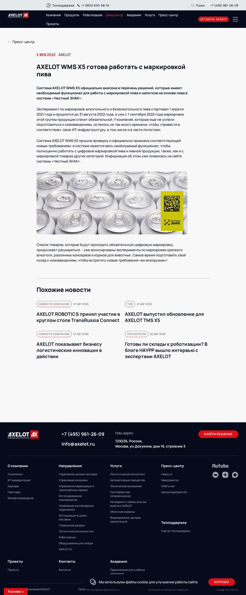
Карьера (13, 486)
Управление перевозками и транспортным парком (76, 488)
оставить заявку (213, 19)
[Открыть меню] (235, 19)
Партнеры (14, 492)
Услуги (150, 15)
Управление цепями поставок (78, 474)
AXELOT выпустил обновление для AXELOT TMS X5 (164, 317)
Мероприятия (170, 480)
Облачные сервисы (122, 511)
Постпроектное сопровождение (120, 494)
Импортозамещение (21, 498)
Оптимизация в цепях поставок (73, 517)
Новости (166, 474)
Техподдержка (63, 5)
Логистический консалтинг (76, 531)
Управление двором (72, 525)
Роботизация (92, 15)
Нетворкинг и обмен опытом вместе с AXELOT (128, 504)
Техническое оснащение (126, 486)
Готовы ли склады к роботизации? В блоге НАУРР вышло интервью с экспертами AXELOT (166, 350)
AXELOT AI (65, 549)
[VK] (215, 475)
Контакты (65, 570)
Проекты (52, 24)
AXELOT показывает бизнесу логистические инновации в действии (69, 350)
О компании (15, 474)
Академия (134, 15)
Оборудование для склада (76, 543)
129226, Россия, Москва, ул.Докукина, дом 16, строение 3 (150, 443)
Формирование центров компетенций (125, 519)
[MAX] (235, 475)
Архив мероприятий (174, 492)
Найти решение (218, 434)
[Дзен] (225, 475)
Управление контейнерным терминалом (76, 507)
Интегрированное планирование (70, 498)
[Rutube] (220, 466)
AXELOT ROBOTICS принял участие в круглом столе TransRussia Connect (78, 317)
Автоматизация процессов (127, 480)
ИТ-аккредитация (19, 480)
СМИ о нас (168, 486)
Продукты (71, 15)
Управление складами (73, 480)
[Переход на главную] (18, 15)
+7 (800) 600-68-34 (95, 5)
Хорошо (221, 582)
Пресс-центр (168, 15)
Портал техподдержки (175, 531)
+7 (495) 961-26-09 (224, 5)
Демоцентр (114, 15)
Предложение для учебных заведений (127, 571)
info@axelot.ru (78, 444)
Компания (53, 15)
